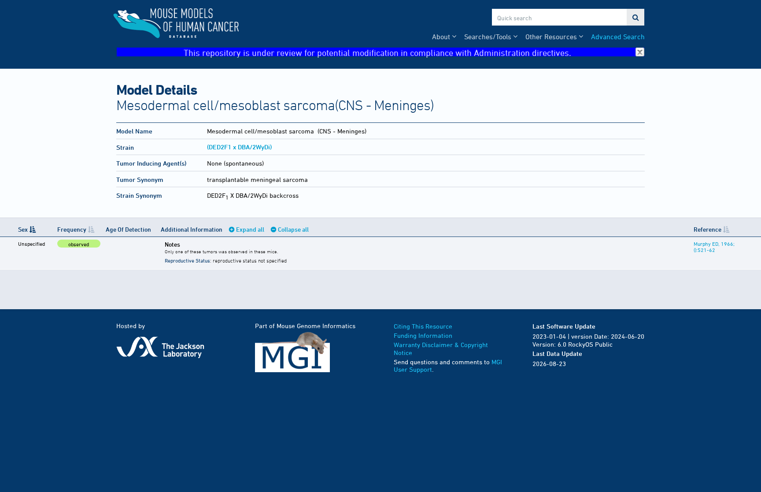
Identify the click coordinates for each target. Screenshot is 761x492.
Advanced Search (618, 37)
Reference (707, 229)
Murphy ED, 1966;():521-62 (714, 246)
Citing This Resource (423, 326)
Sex (23, 229)
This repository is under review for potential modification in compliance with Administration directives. (377, 52)
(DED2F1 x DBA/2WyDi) (239, 147)
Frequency (71, 229)
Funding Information (423, 335)
